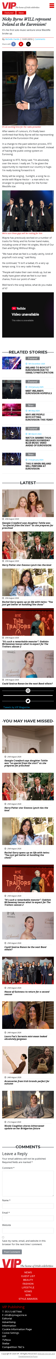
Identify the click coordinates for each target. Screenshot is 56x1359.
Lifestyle (28, 1287)
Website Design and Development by (37, 1355)
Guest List (28, 1276)
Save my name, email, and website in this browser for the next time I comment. (24, 1242)
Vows (28, 1291)
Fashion (28, 1283)
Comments (40, 39)
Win (28, 1295)
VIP (4, 1336)
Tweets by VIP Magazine (16, 707)
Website (6, 1225)
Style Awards (28, 1299)
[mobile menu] (52, 5)
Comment (8, 1167)
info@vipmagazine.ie (15, 1315)
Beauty (28, 1280)
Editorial (7, 1318)
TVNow (6, 1340)
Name (6, 1200)
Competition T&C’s (13, 1347)
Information (9, 1325)
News (30, 405)
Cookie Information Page (17, 1329)
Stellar (5, 1343)
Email (6, 1212)
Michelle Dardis (12, 39)
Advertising (9, 1322)
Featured (32, 358)
